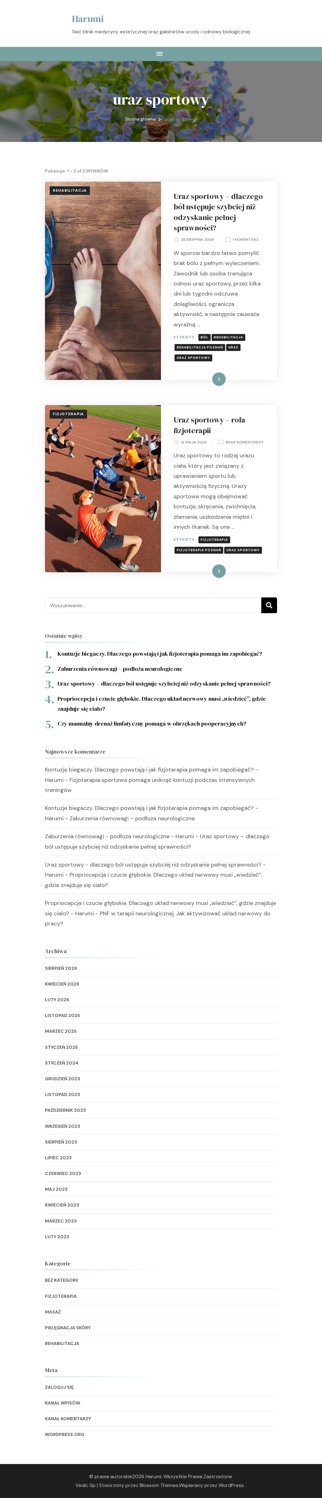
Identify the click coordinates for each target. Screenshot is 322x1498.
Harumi (88, 18)
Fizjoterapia (68, 413)
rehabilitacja (228, 337)
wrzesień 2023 (62, 1126)
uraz (233, 347)
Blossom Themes (159, 1485)
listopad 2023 (62, 1094)
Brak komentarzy (244, 442)
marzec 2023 (61, 1221)
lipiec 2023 (58, 1158)
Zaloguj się (59, 1387)
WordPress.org (64, 1434)
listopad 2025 (62, 1015)
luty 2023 (57, 1237)
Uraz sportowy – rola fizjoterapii (209, 425)
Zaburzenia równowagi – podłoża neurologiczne (120, 669)
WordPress (231, 1485)
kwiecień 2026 (62, 984)
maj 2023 (56, 1189)
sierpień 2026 (61, 968)
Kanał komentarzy (68, 1419)
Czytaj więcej (207, 379)
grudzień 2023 (62, 1079)
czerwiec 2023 (63, 1173)
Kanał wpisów (62, 1403)
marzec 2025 (61, 1031)
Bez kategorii (61, 1280)
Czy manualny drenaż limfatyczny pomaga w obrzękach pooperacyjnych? (152, 723)
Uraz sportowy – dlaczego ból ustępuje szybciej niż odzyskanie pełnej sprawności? (218, 212)
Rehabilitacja (70, 190)
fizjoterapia (214, 540)
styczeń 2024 (61, 1063)
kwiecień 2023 (62, 1205)
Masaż (53, 1312)
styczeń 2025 (61, 1047)
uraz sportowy (193, 358)
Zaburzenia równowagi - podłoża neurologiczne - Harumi (119, 836)
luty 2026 (57, 1000)
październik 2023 (65, 1110)
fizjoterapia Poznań (199, 550)
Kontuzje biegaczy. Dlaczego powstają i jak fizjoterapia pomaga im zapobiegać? (160, 654)
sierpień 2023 (61, 1142)
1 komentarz (245, 240)
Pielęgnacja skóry (68, 1328)
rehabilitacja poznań (200, 347)
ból (204, 337)
